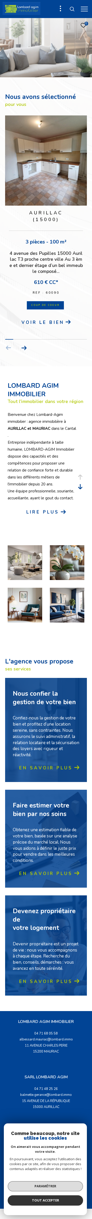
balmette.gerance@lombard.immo (46, 1094)
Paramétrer (45, 1186)
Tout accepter (45, 1200)
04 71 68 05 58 (46, 1033)
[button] (23, 348)
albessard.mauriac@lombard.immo (46, 1039)
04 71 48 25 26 (46, 1089)
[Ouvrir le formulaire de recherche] (72, 9)
